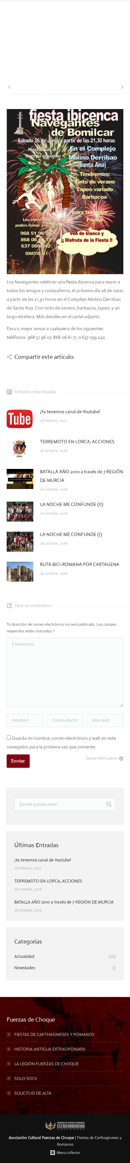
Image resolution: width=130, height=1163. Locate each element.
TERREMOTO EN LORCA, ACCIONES (77, 442)
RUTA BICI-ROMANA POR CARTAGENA (79, 564)
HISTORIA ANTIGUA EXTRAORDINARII (49, 1049)
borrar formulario (101, 758)
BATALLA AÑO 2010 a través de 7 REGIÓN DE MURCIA (81, 476)
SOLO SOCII (25, 1078)
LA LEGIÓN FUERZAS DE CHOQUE (46, 1064)
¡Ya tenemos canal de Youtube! (70, 412)
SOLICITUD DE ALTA (32, 1093)
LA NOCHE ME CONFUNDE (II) (71, 504)
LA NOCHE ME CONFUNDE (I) (71, 534)
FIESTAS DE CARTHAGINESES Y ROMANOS (54, 1034)
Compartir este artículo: (44, 357)
